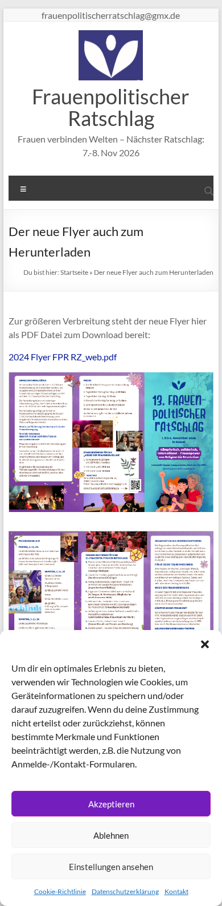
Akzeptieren (111, 804)
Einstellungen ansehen (111, 867)
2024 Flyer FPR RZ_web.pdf (63, 356)
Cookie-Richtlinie (60, 891)
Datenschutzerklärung (125, 891)
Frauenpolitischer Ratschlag (111, 107)
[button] (205, 644)
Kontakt (176, 891)
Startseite (74, 272)
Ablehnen (111, 835)
